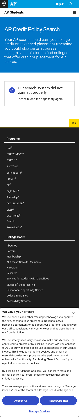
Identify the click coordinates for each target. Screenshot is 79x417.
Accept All (20, 400)
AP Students (14, 12)
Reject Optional (58, 400)
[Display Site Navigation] (74, 12)
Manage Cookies (39, 411)
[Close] (73, 313)
